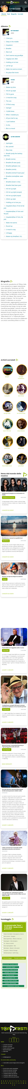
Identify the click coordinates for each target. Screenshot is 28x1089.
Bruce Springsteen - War (10, 945)
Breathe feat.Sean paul (13, 185)
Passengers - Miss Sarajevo (10, 941)
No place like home (12, 73)
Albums (3, 14)
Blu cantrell (9, 147)
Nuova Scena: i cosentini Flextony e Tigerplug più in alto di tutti (13, 746)
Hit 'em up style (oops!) (13, 196)
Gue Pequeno (6, 749)
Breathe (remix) (11, 169)
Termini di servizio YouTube (10, 1070)
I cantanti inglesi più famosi (10, 1075)
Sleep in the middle (12, 42)
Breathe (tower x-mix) (13, 182)
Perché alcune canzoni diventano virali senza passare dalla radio (12, 790)
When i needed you (12, 115)
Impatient (9, 45)
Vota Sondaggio (7, 958)
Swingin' (9, 108)
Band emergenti (7, 1049)
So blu (8, 125)
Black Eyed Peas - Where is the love (13, 938)
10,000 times (10, 111)
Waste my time (11, 87)
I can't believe (10, 122)
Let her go (9, 66)
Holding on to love (12, 62)
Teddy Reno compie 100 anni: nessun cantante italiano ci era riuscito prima (14, 706)
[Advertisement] (14, 20)
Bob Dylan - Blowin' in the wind (11, 948)
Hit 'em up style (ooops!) (14, 192)
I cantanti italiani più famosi (10, 1073)
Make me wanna (11, 223)
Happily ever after (12, 59)
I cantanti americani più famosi (11, 1077)
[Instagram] (15, 1040)
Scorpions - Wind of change (10, 950)
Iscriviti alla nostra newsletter (10, 1068)
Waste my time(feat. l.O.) (14, 236)
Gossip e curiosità (7, 1046)
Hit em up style (11, 91)
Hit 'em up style (11, 189)
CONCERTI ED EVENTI (8, 510)
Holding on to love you (13, 202)
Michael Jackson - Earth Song (11, 952)
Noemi (5, 579)
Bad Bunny (6, 541)
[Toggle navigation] (3, 2)
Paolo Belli (6, 650)
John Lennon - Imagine (9, 936)
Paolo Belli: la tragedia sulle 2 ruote (13, 648)
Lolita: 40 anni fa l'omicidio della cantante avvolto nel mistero (12, 848)
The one (8, 101)
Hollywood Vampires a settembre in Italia (13, 494)
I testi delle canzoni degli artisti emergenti (13, 1062)
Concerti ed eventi (7, 1044)
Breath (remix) (10, 159)
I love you (9, 38)
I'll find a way (10, 104)
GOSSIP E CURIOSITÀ (7, 670)
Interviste (5, 1051)
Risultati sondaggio (19, 958)
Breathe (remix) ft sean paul (15, 173)
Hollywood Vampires (8, 497)
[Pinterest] (13, 1040)
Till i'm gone (10, 94)
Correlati (20, 14)
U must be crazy (11, 98)
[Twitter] (17, 1040)
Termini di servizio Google (9, 1072)
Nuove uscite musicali (8, 1048)
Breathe (8, 48)
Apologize (9, 143)
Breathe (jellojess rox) (13, 166)
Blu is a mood (10, 128)
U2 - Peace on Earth (9, 943)
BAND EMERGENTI (7, 764)
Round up (9, 226)
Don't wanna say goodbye (14, 55)
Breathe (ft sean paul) (13, 163)
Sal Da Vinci (6, 898)
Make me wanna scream (14, 69)
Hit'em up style (11, 199)
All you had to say (12, 118)
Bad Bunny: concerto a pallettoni (12, 538)
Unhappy (9, 233)
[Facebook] (10, 1040)
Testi (8, 14)
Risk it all (9, 52)
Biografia (14, 14)
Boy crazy (9, 150)
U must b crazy (11, 229)
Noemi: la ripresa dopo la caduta (12, 576)
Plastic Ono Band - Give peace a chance (14, 934)
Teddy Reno (6, 709)
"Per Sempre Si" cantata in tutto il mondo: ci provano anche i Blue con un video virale (14, 894)
